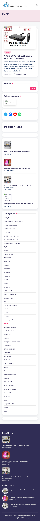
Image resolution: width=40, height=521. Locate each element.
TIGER (6, 407)
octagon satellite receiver (12, 342)
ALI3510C (7, 232)
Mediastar (7, 334)
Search (7, 83)
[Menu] (37, 4)
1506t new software (10, 225)
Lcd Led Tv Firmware (10, 305)
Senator (6, 371)
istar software (8, 298)
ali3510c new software (11, 236)
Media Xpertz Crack (10, 331)
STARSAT (7, 396)
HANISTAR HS (8, 291)
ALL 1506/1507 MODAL (11, 240)
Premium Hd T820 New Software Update (18, 186)
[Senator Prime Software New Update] (7, 162)
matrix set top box (10, 327)
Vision (6, 411)
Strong (6, 400)
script (6, 367)
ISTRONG (7, 302)
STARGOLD (7, 393)
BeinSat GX (7, 261)
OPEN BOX (7, 345)
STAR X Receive (9, 385)
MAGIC (7, 52)
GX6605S (7, 287)
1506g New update (10, 218)
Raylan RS (7, 360)
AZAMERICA (8, 258)
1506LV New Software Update (13, 221)
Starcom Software (10, 389)
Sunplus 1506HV (9, 404)
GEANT (6, 280)
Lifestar (6, 316)
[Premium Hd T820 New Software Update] (7, 179)
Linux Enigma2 (8, 320)
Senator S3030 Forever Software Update (18, 203)
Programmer (8, 356)
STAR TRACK (8, 382)
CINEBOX (7, 269)
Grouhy (6, 283)
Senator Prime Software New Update (17, 168)
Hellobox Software (10, 294)
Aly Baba (7, 247)
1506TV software (9, 229)
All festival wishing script (12, 243)
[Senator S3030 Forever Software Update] (7, 197)
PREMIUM (7, 353)
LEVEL (6, 312)
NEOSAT (6, 338)
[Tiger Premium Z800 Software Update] (7, 145)
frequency (7, 276)
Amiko (6, 251)
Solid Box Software (10, 374)
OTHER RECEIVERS (10, 349)
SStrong (6, 378)
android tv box (8, 254)
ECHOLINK (7, 272)
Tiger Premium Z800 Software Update (17, 151)
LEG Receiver (8, 309)
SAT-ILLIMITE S (9, 364)
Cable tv (6, 265)
